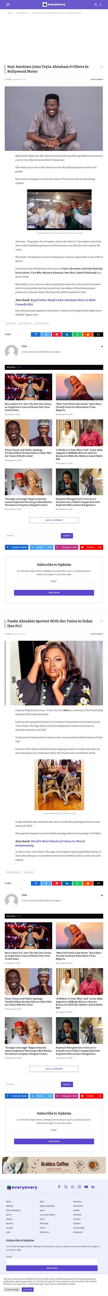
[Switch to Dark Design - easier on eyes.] (100, 4)
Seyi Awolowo (25, 323)
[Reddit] (7, 183)
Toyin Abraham (36, 284)
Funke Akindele (54, 710)
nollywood (11, 323)
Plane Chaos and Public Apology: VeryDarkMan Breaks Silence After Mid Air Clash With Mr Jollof (28, 453)
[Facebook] (7, 163)
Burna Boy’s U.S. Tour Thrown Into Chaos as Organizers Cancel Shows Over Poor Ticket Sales (28, 407)
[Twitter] (7, 170)
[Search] (95, 4)
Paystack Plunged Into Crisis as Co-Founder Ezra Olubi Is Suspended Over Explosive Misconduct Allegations (78, 502)
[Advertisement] (54, 38)
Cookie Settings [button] (12, 1290)
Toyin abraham (41, 323)
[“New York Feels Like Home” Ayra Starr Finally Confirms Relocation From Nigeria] (79, 387)
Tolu (9, 79)
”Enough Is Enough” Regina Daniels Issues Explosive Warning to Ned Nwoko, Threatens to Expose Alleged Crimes (28, 502)
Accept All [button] (27, 1290)
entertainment (97, 79)
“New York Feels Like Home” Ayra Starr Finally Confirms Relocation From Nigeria (79, 407)
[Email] (7, 196)
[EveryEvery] (54, 4)
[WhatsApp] (7, 189)
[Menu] (8, 4)
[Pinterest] (7, 176)
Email (54, 581)
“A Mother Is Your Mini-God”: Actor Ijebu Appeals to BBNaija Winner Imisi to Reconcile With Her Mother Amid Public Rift (79, 455)
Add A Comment (54, 520)
